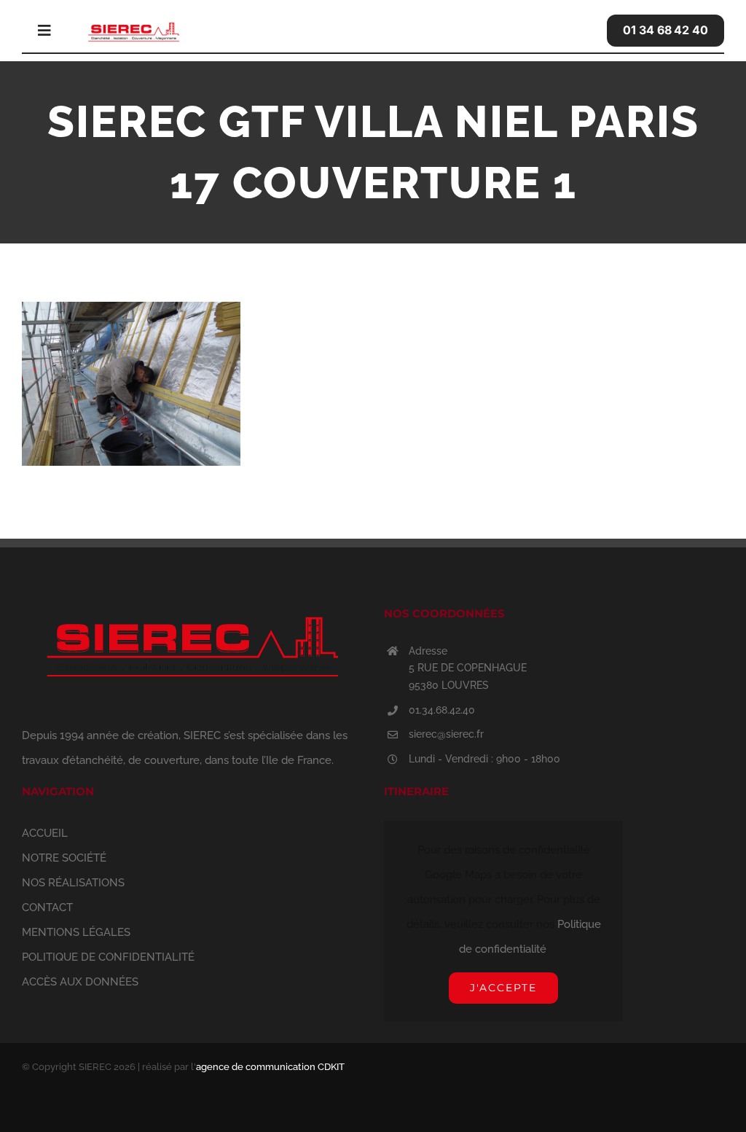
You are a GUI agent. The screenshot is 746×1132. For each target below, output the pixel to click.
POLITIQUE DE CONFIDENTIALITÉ (108, 957)
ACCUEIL (45, 833)
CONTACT (47, 907)
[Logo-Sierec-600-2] (133, 23)
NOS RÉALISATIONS (73, 882)
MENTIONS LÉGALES (76, 932)
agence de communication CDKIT (270, 1066)
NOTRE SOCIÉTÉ (64, 857)
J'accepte (503, 987)
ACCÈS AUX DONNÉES (80, 981)
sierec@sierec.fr (446, 734)
